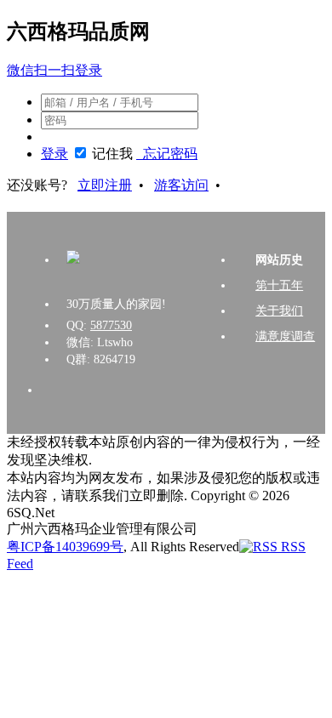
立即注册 (104, 185)
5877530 (111, 325)
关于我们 (279, 311)
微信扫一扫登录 (54, 70)
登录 (54, 153)
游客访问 (181, 185)
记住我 (112, 153)
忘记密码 (166, 153)
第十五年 (279, 285)
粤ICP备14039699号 (65, 546)
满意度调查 (285, 336)
